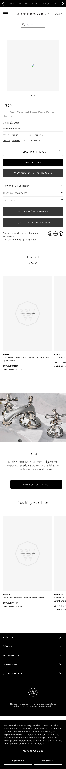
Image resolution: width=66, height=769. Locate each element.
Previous (4, 60)
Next (62, 4)
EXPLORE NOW (49, 4)
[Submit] (24, 25)
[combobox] (33, 25)
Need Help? (31, 239)
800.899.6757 (15, 239)
